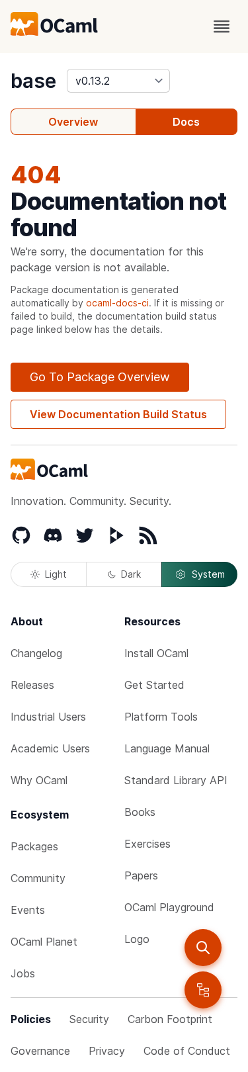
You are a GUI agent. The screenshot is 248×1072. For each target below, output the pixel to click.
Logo (136, 939)
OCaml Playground (169, 907)
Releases (32, 685)
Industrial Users (48, 716)
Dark (131, 574)
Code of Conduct (187, 1050)
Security (89, 1019)
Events (28, 909)
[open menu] (221, 26)
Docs (186, 121)
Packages (34, 846)
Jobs (23, 973)
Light (56, 574)
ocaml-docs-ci (117, 302)
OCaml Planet (44, 941)
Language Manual (167, 748)
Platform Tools (161, 716)
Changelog (36, 653)
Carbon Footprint (170, 1019)
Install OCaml (156, 653)
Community (38, 878)
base (33, 81)
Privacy (107, 1050)
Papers (141, 875)
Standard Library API (175, 780)
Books (139, 812)
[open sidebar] (203, 989)
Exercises (147, 843)
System (208, 574)
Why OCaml (39, 780)
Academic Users (50, 748)
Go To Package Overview (100, 377)
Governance (40, 1050)
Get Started (154, 685)
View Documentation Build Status (118, 414)
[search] (203, 947)
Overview (73, 121)
